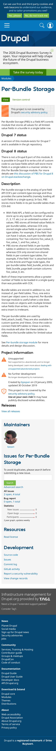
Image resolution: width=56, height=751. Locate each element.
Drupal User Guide (12, 676)
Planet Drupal (9, 625)
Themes (5, 700)
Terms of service (10, 724)
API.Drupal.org (9, 683)
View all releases (10, 411)
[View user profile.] (11, 443)
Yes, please (15, 15)
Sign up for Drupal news (15, 632)
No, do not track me (36, 15)
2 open (8, 494)
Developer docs (10, 679)
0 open (8, 501)
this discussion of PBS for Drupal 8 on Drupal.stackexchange (27, 175)
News (4, 621)
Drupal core (8, 693)
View (6, 99)
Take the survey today (28, 72)
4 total (16, 494)
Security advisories (12, 635)
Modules (6, 78)
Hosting (28, 649)
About (5, 710)
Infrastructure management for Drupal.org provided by (26, 596)
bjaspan (25, 382)
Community (8, 645)
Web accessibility (11, 714)
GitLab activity (12, 569)
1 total (16, 501)
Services (6, 649)
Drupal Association (12, 717)
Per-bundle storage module (21, 342)
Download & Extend (13, 689)
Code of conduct (10, 662)
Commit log (10, 564)
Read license (11, 536)
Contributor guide (11, 652)
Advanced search (13, 487)
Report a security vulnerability (21, 573)
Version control (21, 99)
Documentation (10, 668)
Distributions (8, 703)
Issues (7, 559)
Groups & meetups (12, 656)
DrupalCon (7, 659)
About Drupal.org (11, 721)
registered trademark (29, 740)
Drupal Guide (9, 673)
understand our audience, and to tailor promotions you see (30, 9)
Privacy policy (9, 727)
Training (16, 649)
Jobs (3, 638)
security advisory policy (34, 112)
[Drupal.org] (28, 38)
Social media (8, 629)
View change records (16, 578)
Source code (11, 554)
